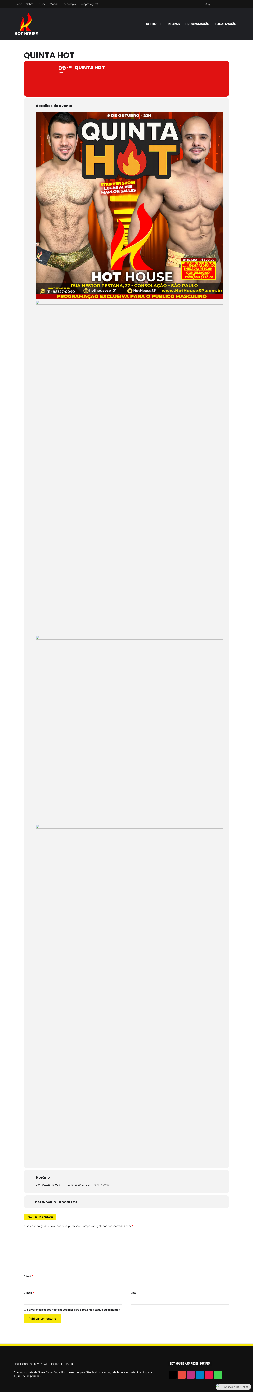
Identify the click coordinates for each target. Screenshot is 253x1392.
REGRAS (174, 24)
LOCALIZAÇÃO (225, 24)
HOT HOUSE (153, 24)
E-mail (29, 1292)
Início (19, 4)
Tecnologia (69, 4)
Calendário (45, 1202)
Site (133, 1292)
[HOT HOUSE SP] (26, 24)
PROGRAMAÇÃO (197, 24)
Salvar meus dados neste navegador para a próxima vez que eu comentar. (73, 1309)
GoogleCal (69, 1202)
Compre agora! (89, 4)
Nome (28, 1275)
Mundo (54, 4)
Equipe (41, 4)
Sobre (29, 4)
